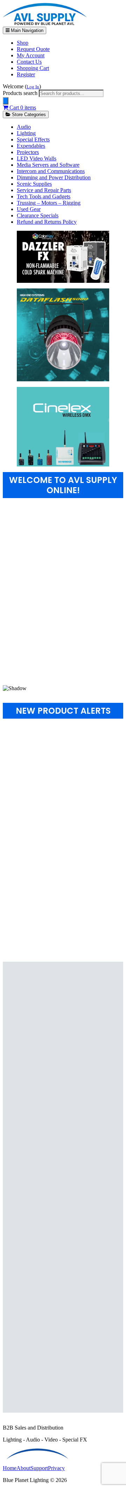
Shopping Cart (33, 68)
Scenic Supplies (34, 184)
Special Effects (33, 139)
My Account (30, 55)
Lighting (26, 133)
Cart (22, 107)
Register (26, 74)
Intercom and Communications (51, 171)
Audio (24, 127)
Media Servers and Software (48, 165)
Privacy (56, 1468)
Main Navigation (26, 30)
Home (9, 1468)
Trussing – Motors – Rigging (48, 203)
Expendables (31, 146)
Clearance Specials (37, 215)
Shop (22, 43)
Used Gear (29, 209)
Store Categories (28, 114)
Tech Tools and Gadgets (43, 196)
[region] (63, 600)
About (23, 1468)
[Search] (5, 100)
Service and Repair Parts (44, 190)
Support (39, 1468)
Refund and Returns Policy (47, 222)
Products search (21, 93)
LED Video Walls (36, 158)
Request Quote (33, 49)
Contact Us (29, 62)
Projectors (28, 152)
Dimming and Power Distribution (54, 177)
